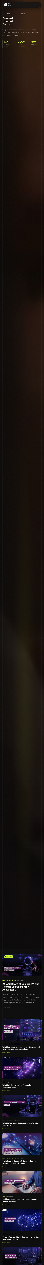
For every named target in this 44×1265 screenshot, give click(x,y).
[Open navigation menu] (38, 5)
